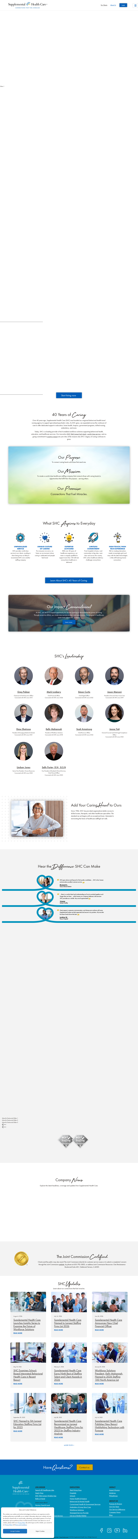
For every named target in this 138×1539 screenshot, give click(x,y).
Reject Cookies (40, 1531)
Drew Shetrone (23, 729)
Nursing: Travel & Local (42, 1505)
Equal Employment (64, 1537)
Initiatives (112, 1493)
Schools (72, 1496)
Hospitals (73, 1493)
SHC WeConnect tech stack (76, 434)
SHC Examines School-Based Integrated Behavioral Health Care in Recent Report (28, 1375)
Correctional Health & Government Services (85, 1504)
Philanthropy (113, 1496)
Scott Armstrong (84, 729)
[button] (69, 1124)
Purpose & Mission (115, 1504)
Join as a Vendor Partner (78, 1515)
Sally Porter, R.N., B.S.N (54, 767)
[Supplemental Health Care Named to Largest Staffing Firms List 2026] (69, 1302)
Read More (17, 1333)
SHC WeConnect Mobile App (45, 1496)
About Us (113, 5)
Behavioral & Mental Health (79, 1501)
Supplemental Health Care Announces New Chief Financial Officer (108, 1323)
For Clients (104, 5)
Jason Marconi (114, 691)
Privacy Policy (21, 1523)
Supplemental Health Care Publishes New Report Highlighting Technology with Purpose (109, 1425)
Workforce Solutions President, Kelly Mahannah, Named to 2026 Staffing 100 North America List (109, 1375)
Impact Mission (114, 1490)
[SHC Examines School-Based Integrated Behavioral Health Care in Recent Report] (28, 1352)
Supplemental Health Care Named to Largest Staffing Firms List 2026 (67, 1323)
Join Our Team (114, 1506)
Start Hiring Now (76, 1490)
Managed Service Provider (79, 1513)
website (61, 1264)
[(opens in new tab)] (21, 1258)
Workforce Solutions (77, 1510)
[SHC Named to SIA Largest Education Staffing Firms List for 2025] (28, 1403)
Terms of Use (55, 1537)
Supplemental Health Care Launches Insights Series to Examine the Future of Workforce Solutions (27, 1324)
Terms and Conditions (21, 1525)
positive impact (52, 436)
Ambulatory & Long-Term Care (80, 1507)
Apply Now (39, 1493)
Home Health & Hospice (78, 1498)
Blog (110, 1515)
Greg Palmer (23, 691)
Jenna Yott (114, 729)
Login (123, 5)
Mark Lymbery (54, 691)
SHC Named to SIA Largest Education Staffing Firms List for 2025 (27, 1424)
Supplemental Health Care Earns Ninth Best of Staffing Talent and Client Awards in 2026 (68, 1375)
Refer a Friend (40, 1498)
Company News (115, 1512)
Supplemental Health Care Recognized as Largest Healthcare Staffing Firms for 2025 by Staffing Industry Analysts (68, 1427)
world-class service (94, 434)
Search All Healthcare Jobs (44, 1490)
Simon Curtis (84, 691)
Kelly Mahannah (54, 729)
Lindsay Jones (23, 767)
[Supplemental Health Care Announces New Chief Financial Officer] (110, 1302)
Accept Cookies (15, 1531)
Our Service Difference (117, 1509)
